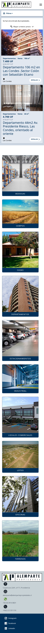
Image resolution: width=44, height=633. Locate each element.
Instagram (12, 618)
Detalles (34, 80)
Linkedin (11, 628)
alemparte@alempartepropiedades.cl (17, 595)
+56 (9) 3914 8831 (9, 603)
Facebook (12, 623)
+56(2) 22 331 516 (9, 610)
